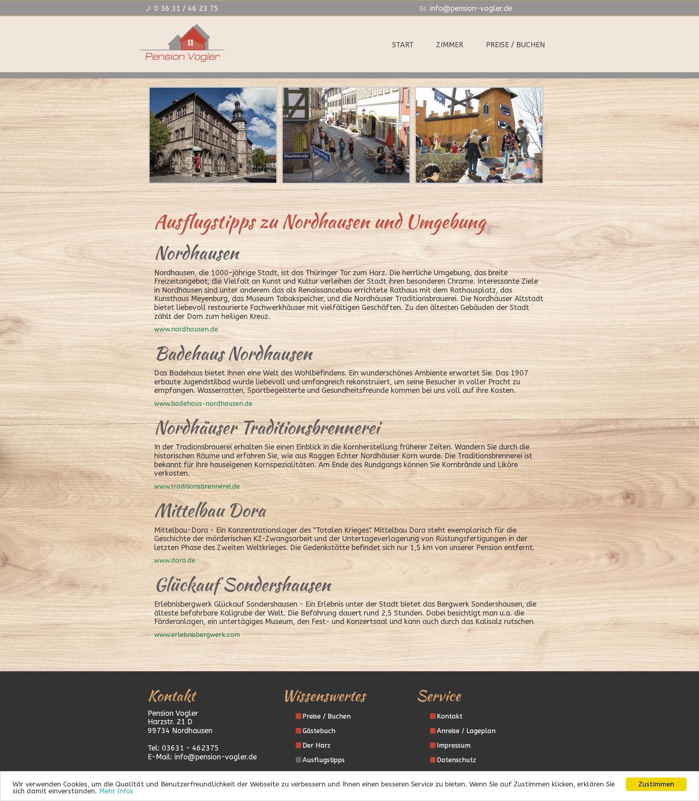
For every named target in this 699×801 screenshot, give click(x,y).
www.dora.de (174, 560)
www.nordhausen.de (186, 329)
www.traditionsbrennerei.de (197, 486)
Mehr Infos (116, 791)
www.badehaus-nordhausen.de (203, 403)
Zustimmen (656, 784)
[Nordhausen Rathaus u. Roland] (213, 135)
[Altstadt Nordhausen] (346, 135)
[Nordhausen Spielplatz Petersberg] (479, 135)
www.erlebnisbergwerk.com (197, 635)
